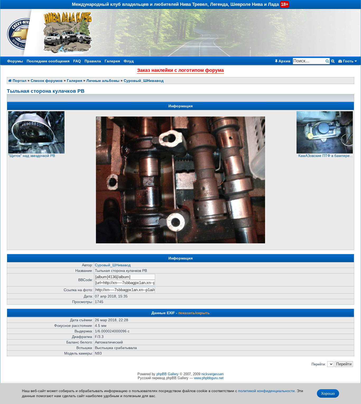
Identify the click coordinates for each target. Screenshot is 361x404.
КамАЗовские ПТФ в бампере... (325, 156)
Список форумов (47, 80)
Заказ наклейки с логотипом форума (180, 70)
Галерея (112, 61)
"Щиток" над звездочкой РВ (31, 156)
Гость (348, 61)
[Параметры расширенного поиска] (333, 61)
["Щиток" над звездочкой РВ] (36, 152)
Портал (19, 80)
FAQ (77, 61)
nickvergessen (212, 374)
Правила (93, 61)
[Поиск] (328, 61)
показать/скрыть (194, 313)
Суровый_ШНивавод (144, 80)
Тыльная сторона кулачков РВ (46, 91)
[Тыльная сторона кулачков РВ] (180, 118)
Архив (283, 61)
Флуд (129, 61)
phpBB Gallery (167, 374)
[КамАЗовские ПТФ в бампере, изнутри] (325, 152)
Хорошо (328, 393)
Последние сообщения (48, 61)
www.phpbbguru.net (209, 378)
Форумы (15, 61)
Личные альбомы (102, 80)
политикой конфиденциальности (266, 391)
